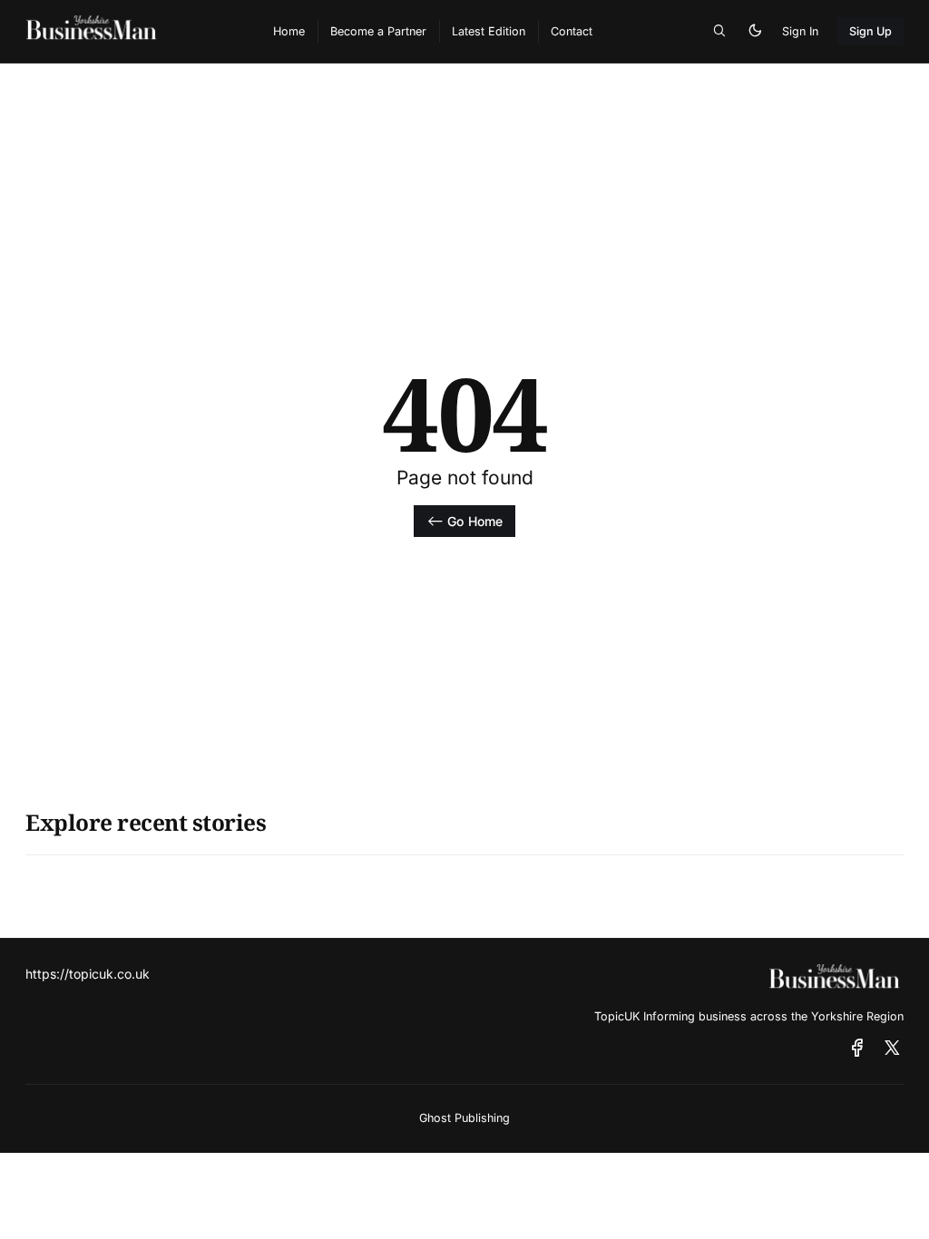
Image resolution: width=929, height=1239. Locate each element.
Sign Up (871, 31)
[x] (892, 1049)
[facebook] (857, 1049)
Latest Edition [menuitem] (488, 31)
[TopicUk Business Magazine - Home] (130, 31)
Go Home (475, 521)
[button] (719, 31)
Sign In (800, 31)
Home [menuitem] (289, 31)
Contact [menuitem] (571, 31)
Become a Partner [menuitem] (378, 31)
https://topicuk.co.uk (87, 973)
